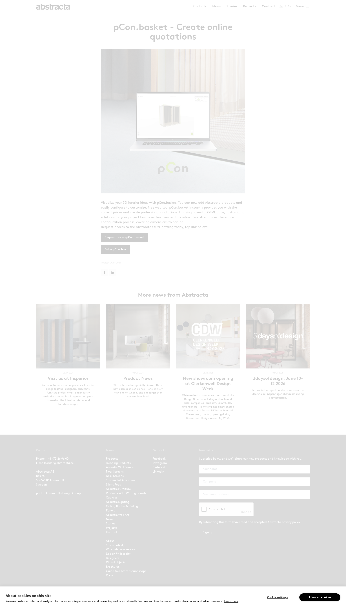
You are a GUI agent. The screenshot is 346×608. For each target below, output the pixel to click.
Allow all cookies (320, 597)
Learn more (231, 601)
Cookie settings (277, 597)
